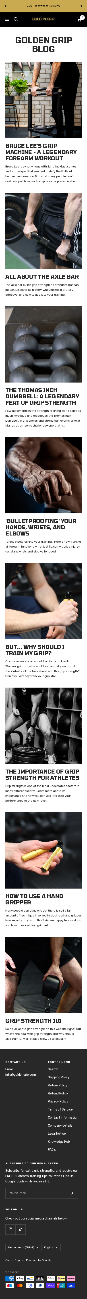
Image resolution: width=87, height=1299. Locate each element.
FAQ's (52, 1150)
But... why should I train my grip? (34, 650)
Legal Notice (57, 1134)
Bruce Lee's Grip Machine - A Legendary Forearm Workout (41, 151)
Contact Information (63, 1117)
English (49, 1247)
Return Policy (57, 1085)
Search (53, 1069)
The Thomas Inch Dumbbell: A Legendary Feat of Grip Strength (42, 396)
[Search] (16, 19)
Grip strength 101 (33, 1020)
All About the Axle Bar (42, 276)
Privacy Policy (58, 1101)
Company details (60, 1125)
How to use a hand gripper (34, 899)
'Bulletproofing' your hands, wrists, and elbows (40, 527)
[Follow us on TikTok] (20, 1229)
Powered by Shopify (39, 1260)
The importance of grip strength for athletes (42, 774)
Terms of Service (60, 1109)
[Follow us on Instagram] (10, 1229)
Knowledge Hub (59, 1142)
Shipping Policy (59, 1077)
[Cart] (79, 19)
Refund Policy (58, 1093)
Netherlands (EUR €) (21, 1247)
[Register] (71, 1193)
